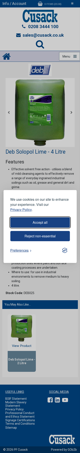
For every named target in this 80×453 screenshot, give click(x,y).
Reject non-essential (40, 236)
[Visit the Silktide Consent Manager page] (65, 250)
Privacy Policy (21, 209)
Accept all (40, 222)
